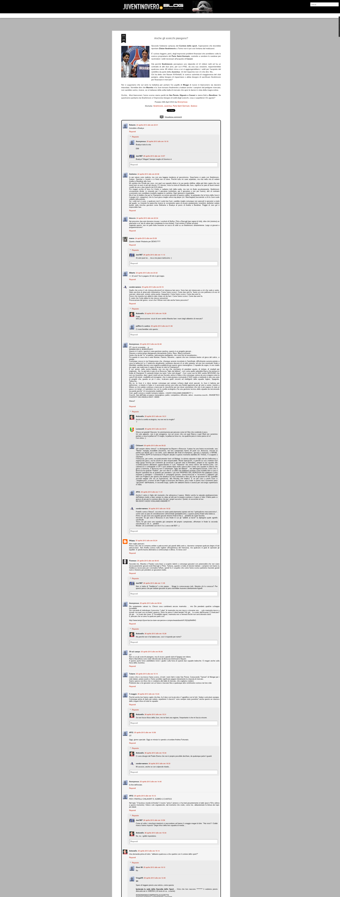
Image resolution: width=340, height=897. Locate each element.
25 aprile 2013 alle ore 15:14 (148, 850)
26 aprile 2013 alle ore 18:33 (159, 763)
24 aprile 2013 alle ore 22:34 (147, 217)
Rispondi (132, 131)
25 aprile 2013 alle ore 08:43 (148, 560)
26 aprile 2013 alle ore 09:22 (154, 445)
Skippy (132, 540)
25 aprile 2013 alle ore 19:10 (154, 867)
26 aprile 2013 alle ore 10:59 (154, 820)
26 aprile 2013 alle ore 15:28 (155, 633)
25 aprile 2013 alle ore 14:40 (150, 781)
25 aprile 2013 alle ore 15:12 (145, 795)
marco (131, 238)
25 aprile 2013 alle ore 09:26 (151, 651)
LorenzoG (140, 428)
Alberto (132, 272)
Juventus (168, 105)
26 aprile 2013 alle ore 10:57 (154, 155)
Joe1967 (139, 155)
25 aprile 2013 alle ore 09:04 (150, 603)
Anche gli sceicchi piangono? (171, 38)
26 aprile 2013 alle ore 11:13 (154, 254)
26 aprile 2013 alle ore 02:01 (155, 428)
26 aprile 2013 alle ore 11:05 (154, 582)
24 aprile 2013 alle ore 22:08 (148, 173)
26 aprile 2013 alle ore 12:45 (154, 877)
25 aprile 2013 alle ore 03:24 (146, 540)
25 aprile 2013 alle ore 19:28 (155, 313)
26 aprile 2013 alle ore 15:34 (155, 752)
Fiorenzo (132, 560)
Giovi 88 (139, 867)
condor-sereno (135, 286)
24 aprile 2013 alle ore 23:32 (146, 272)
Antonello (140, 313)
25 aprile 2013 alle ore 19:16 (157, 141)
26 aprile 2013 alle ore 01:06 (161, 325)
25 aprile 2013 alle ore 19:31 (155, 416)
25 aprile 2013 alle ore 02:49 (150, 343)
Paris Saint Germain (181, 105)
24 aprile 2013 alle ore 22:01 (147, 124)
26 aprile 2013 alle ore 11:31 (151, 491)
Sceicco (194, 105)
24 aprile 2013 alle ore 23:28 (145, 238)
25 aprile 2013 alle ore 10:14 (146, 673)
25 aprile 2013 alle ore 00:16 (152, 286)
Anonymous (182, 101)
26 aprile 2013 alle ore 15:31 (155, 714)
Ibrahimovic (158, 105)
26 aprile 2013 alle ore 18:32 (159, 508)
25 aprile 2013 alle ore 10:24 (148, 693)
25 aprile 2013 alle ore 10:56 (145, 732)
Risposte (135, 136)
